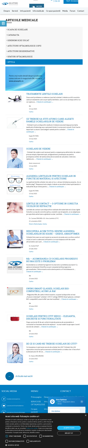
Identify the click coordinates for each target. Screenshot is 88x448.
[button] (30, 445)
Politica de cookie (31, 428)
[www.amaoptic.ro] (44, 78)
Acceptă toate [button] (69, 428)
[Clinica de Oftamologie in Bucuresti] (10, 4)
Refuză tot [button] (69, 433)
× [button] (85, 415)
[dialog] (44, 430)
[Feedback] (3, 23)
